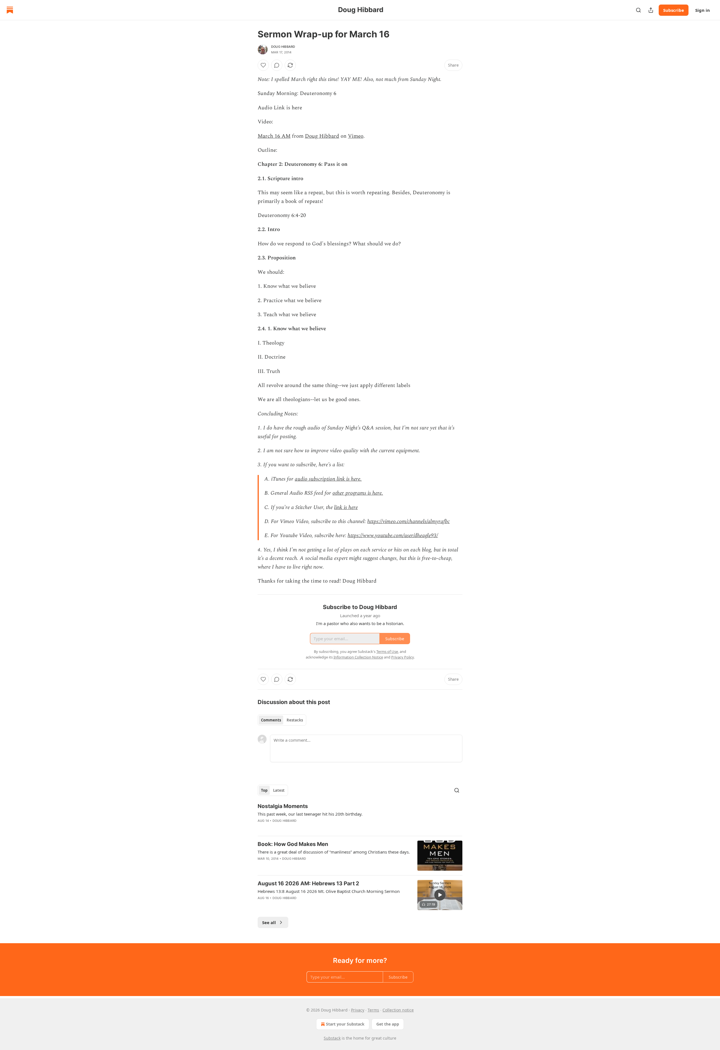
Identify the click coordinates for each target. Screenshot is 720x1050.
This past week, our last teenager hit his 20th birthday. (310, 814)
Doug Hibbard (283, 47)
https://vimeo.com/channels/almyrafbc (408, 521)
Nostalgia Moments (283, 806)
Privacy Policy (402, 657)
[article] (360, 817)
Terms (373, 1010)
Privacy (357, 1010)
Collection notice (398, 1010)
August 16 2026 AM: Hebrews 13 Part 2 (308, 883)
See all (269, 922)
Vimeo (355, 136)
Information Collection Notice (358, 657)
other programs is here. (357, 493)
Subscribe (673, 10)
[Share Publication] (650, 10)
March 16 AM (274, 136)
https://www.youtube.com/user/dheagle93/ (393, 535)
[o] (440, 894)
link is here (346, 507)
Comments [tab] (271, 720)
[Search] (638, 10)
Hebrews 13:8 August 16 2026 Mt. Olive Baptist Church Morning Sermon (329, 891)
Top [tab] (264, 790)
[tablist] (282, 720)
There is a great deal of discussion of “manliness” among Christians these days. (334, 852)
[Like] (263, 65)
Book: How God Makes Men (293, 844)
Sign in (702, 10)
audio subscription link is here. (328, 479)
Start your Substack (345, 1024)
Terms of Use (387, 651)
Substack (332, 1038)
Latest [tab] (279, 790)
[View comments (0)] (276, 65)
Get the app (387, 1024)
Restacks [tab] (295, 720)
